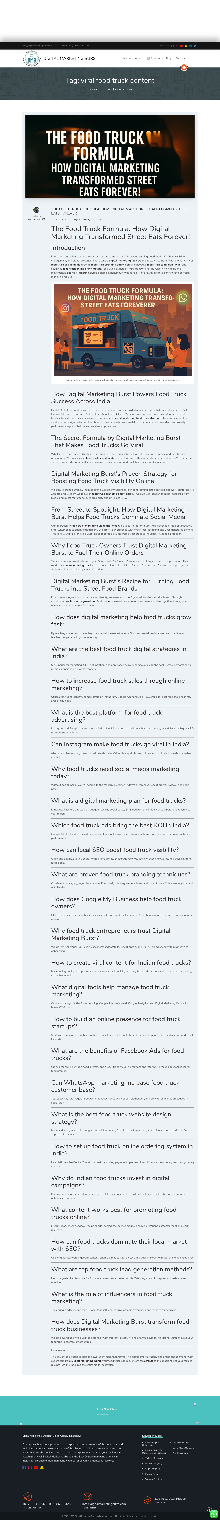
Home (127, 58)
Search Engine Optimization (150, 1444)
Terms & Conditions (154, 1479)
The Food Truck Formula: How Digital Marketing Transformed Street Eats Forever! (119, 211)
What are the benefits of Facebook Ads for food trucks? (117, 1054)
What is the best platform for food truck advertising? (106, 716)
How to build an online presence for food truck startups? (116, 1023)
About (138, 58)
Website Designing (154, 1458)
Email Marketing (180, 1453)
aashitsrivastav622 (36, 219)
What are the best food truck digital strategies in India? (118, 652)
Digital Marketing (82, 219)
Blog (168, 58)
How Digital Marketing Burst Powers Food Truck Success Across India (118, 398)
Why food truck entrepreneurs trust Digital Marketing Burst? (110, 934)
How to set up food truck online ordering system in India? (122, 1150)
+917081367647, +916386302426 (46, 1504)
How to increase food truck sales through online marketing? (118, 684)
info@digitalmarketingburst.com (37, 45)
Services (156, 58)
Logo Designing (152, 1468)
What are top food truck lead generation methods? (121, 1269)
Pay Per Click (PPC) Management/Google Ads (154, 1451)
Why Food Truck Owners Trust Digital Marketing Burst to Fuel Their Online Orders (119, 549)
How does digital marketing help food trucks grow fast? (121, 621)
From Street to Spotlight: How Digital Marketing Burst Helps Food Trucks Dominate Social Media (118, 513)
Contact (180, 58)
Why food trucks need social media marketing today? (115, 772)
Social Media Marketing (183, 1448)
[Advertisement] (90, 21)
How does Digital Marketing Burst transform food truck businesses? (120, 1325)
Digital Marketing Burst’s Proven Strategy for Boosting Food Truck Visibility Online (114, 477)
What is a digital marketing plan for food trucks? (118, 800)
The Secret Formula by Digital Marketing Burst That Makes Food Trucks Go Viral (116, 441)
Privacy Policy (151, 1474)
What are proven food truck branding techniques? (120, 874)
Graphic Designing (153, 1463)
